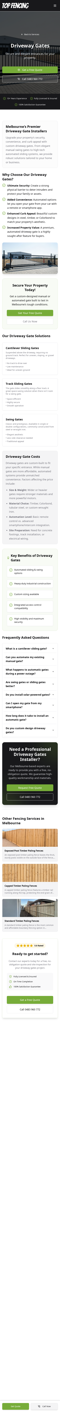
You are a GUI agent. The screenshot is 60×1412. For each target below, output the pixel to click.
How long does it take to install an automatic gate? (27, 717)
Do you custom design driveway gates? (25, 730)
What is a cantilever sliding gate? (26, 648)
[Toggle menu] (55, 5)
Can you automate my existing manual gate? (25, 659)
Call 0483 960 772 (32, 79)
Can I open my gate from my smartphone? (24, 705)
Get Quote (15, 1406)
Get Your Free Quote (30, 313)
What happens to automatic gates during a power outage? (27, 671)
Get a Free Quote (32, 69)
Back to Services (31, 34)
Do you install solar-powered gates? (28, 694)
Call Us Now (30, 321)
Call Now (46, 1406)
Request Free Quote (30, 787)
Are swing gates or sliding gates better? (25, 684)
